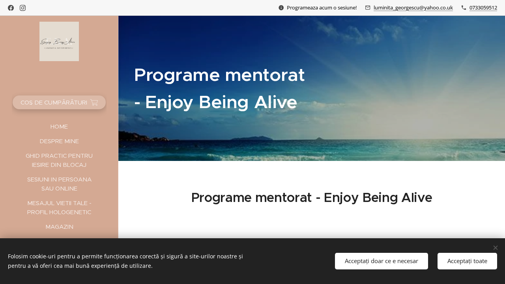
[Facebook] (11, 8)
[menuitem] (59, 126)
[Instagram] (23, 8)
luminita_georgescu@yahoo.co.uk (413, 7)
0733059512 (483, 7)
